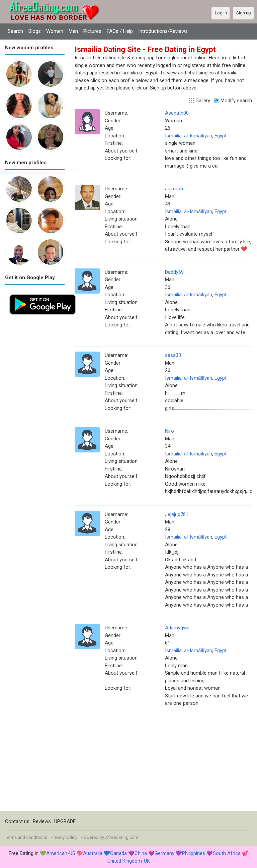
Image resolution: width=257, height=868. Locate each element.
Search (15, 31)
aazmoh (174, 189)
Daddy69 (174, 272)
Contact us (17, 821)
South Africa (227, 853)
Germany (164, 853)
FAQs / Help (120, 31)
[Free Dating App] (42, 294)
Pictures (92, 31)
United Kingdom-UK (128, 861)
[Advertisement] (35, 419)
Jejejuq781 (176, 514)
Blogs (34, 31)
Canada (118, 853)
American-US (60, 853)
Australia (92, 853)
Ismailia (173, 136)
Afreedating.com (121, 837)
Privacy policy (64, 837)
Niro (169, 431)
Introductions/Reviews (163, 31)
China (141, 853)
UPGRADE (65, 821)
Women (54, 31)
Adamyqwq (177, 628)
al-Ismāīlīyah (198, 136)
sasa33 (173, 355)
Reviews (42, 821)
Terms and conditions (26, 837)
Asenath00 (177, 113)
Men (73, 31)
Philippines (193, 853)
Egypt (221, 136)
